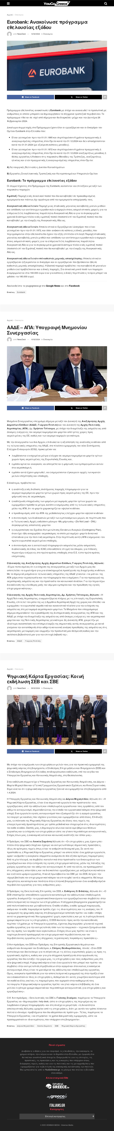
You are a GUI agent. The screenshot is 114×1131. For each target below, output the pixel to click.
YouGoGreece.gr (52, 1069)
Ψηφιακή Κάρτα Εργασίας (73, 1026)
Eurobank (21, 292)
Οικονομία (19, 14)
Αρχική (10, 14)
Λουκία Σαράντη (44, 1026)
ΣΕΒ (56, 1026)
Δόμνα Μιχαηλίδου (25, 1026)
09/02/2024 (35, 688)
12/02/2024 (35, 33)
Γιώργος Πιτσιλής (33, 641)
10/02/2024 (35, 339)
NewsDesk (21, 33)
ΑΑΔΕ (19, 641)
